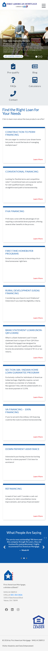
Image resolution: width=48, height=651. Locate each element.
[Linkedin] (12, 609)
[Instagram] (18, 609)
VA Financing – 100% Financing (18, 411)
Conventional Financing (21, 171)
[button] (21, 558)
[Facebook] (6, 609)
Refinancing (13, 488)
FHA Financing (14, 211)
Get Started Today (13, 56)
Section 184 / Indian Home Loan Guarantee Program (22, 371)
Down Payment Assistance (22, 449)
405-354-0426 (16, 595)
